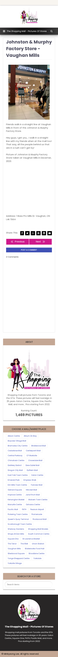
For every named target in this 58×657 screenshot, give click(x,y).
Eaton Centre (37, 475)
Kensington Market (16, 499)
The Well (24, 543)
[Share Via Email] (49, 233)
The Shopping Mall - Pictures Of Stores (27, 31)
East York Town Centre (18, 475)
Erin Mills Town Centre (17, 485)
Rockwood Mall (40, 519)
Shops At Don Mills (16, 534)
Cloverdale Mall (35, 460)
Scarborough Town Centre (20, 524)
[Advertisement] (29, 189)
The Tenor (12, 543)
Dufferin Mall (32, 470)
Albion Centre (14, 436)
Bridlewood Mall (38, 445)
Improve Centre (15, 494)
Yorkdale (37, 558)
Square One (13, 539)
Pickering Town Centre (18, 514)
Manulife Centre (15, 504)
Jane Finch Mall (33, 494)
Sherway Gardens (16, 529)
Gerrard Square (15, 490)
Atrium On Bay (30, 436)
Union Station (38, 543)
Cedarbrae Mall (15, 450)
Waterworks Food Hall (34, 548)
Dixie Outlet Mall (32, 465)
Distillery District (15, 465)
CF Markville (31, 455)
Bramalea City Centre (17, 445)
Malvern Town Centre (37, 499)
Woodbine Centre (36, 553)
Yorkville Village (15, 563)
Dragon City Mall (15, 470)
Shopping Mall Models (38, 529)
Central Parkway (15, 455)
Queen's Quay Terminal (18, 519)
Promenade (37, 514)
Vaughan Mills (14, 548)
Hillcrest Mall (31, 490)
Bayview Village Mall (17, 441)
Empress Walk (29, 480)
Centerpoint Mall (33, 450)
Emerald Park (13, 480)
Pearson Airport (37, 509)
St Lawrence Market (31, 539)
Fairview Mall (36, 485)
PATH (24, 509)
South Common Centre (38, 534)
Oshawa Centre (33, 504)
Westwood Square (16, 553)
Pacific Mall (13, 509)
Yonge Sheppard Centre (18, 558)
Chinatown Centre (16, 460)
